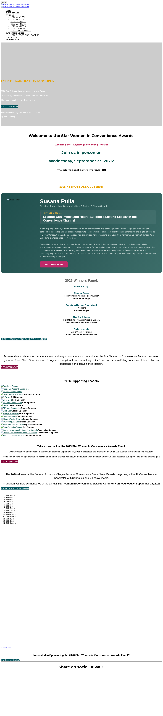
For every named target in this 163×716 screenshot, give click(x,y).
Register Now (12, 39)
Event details (12, 13)
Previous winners (21, 31)
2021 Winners (18, 28)
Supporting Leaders (16, 33)
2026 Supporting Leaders (25, 35)
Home (8, 11)
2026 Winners (18, 17)
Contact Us (11, 37)
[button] (9, 106)
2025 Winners (18, 19)
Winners (10, 15)
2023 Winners (18, 24)
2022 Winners (18, 26)
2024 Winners (18, 22)
